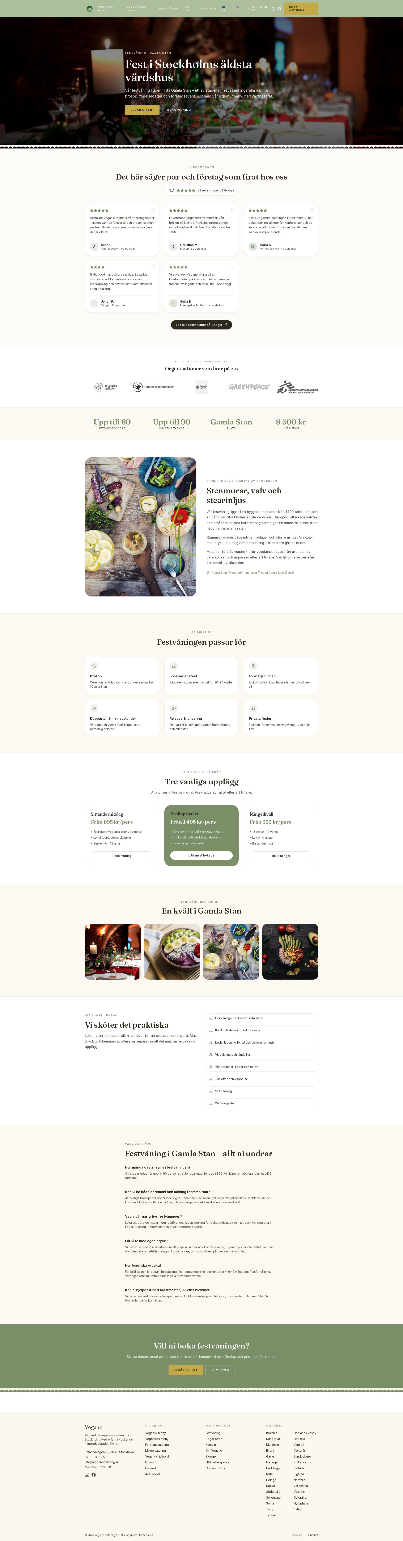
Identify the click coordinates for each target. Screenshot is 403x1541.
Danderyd (273, 1439)
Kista (269, 1474)
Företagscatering (157, 1444)
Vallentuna (301, 1486)
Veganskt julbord (157, 1456)
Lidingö (271, 1480)
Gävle (270, 1456)
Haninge (272, 1462)
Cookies (297, 1535)
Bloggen (211, 1456)
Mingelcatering (155, 1450)
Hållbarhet (312, 1535)
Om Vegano (214, 1450)
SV (224, 8)
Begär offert (142, 109)
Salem (298, 1509)
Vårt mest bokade (201, 855)
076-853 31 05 (259, 8)
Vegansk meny (105, 8)
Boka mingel (281, 856)
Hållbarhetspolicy (218, 1462)
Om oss (188, 8)
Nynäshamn (302, 1503)
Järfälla (299, 1468)
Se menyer (220, 1370)
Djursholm (273, 1444)
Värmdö (299, 1444)
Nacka (270, 1486)
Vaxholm (299, 1491)
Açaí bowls (152, 1474)
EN (238, 8)
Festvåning (169, 8)
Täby (269, 1509)
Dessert (150, 1468)
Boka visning (179, 109)
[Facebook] (279, 8)
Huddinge (273, 1468)
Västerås (300, 1450)
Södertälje (273, 1491)
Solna (270, 1503)
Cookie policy (215, 1468)
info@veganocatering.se (102, 1462)
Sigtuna (299, 1474)
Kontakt (209, 8)
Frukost (150, 1462)
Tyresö (271, 1515)
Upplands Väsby (305, 1433)
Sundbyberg (302, 1456)
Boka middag (122, 856)
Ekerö (270, 1450)
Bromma (271, 1433)
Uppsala (299, 1439)
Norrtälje (299, 1480)
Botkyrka (300, 1462)
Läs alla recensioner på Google (199, 325)
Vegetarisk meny (137, 8)
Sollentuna (273, 1497)
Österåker (300, 1497)
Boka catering (297, 8)
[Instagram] (273, 8)
